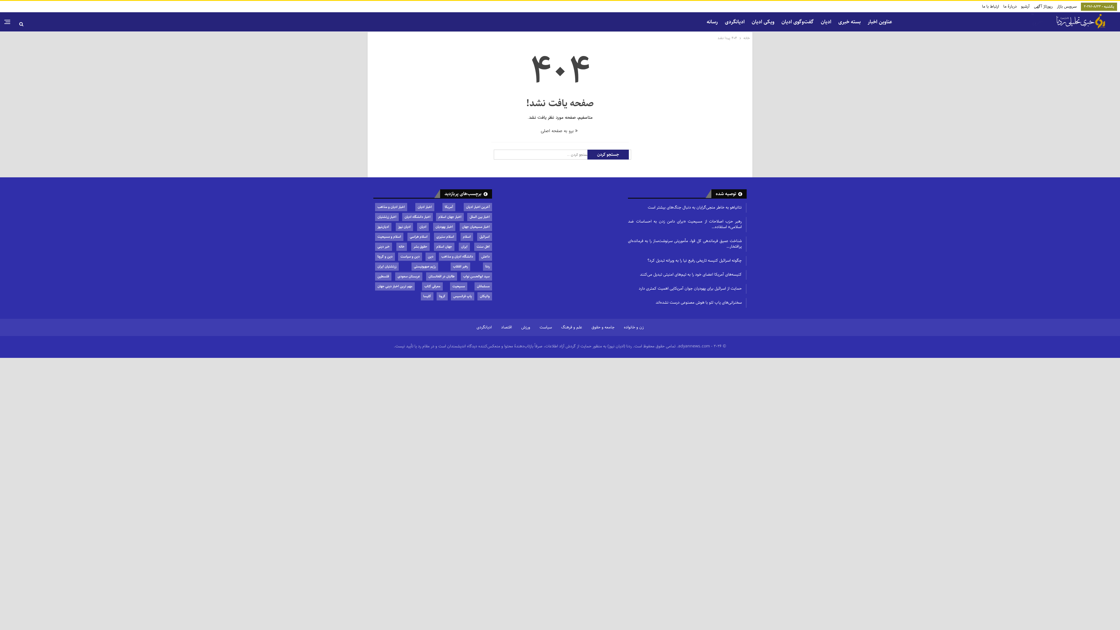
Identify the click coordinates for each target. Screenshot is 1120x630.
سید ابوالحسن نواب (476, 276)
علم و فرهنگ (571, 327)
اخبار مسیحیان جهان (476, 227)
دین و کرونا (385, 256)
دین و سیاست (410, 256)
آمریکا (449, 207)
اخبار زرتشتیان (386, 217)
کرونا (442, 296)
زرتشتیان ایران (386, 266)
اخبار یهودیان (444, 227)
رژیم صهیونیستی (425, 266)
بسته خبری (849, 22)
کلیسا (427, 296)
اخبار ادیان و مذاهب (391, 207)
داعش (485, 256)
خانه (402, 246)
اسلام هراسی (419, 236)
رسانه (712, 22)
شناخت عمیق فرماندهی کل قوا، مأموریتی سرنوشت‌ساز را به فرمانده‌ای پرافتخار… (685, 244)
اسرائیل (485, 236)
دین (430, 256)
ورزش (525, 327)
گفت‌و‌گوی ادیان (797, 22)
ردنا (487, 266)
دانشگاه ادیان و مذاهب (457, 256)
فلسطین (383, 276)
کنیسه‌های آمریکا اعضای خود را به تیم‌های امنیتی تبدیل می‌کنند (691, 274)
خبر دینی (383, 246)
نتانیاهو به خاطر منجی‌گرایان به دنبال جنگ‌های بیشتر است (695, 207)
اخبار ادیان (425, 207)
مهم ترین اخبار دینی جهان (394, 286)
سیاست (546, 327)
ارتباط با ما (990, 6)
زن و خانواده (634, 327)
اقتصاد (506, 327)
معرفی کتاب (432, 286)
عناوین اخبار (880, 22)
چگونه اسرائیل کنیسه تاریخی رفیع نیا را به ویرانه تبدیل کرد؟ (695, 260)
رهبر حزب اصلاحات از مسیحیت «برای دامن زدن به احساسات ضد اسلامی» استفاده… (685, 224)
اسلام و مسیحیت (389, 236)
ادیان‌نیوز (383, 227)
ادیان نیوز (404, 227)
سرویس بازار (1067, 6)
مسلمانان (483, 286)
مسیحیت (458, 286)
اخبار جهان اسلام (449, 217)
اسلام (467, 236)
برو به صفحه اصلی (558, 130)
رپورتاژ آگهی (1043, 6)
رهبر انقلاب (460, 266)
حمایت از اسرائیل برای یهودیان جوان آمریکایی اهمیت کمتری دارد (690, 288)
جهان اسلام (444, 246)
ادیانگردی (735, 22)
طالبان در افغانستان (441, 276)
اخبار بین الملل (480, 217)
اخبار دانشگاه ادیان (417, 217)
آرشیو (1025, 6)
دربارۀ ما (1010, 6)
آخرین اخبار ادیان (478, 207)
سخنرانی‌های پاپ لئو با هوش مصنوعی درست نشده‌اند (699, 302)
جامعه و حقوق (603, 327)
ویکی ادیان (763, 22)
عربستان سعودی (409, 276)
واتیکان (485, 296)
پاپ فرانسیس (462, 296)
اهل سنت (483, 246)
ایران (464, 246)
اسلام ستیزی (445, 236)
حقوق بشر (420, 246)
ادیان (422, 227)
